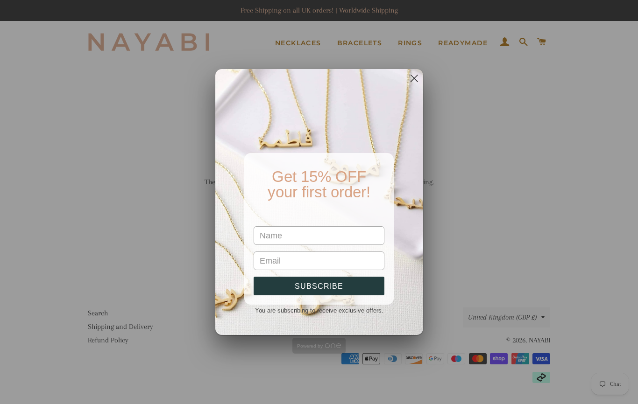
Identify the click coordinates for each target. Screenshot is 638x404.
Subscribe (319, 286)
